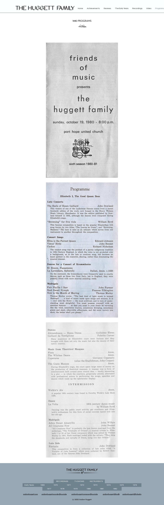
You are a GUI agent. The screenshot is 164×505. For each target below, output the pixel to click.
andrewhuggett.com (30, 494)
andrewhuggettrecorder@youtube (54, 494)
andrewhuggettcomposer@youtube (84, 494)
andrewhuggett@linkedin (131, 494)
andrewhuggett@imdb (111, 494)
